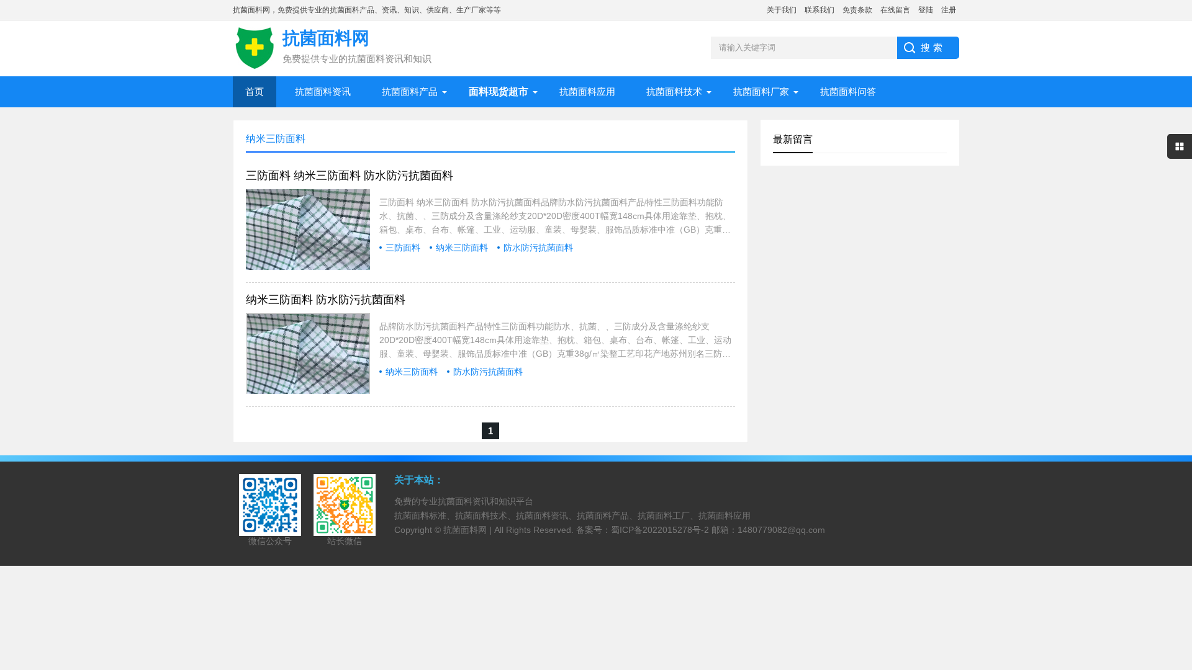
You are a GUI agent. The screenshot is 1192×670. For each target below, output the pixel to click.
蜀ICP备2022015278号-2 (660, 530)
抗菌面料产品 (410, 91)
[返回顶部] (1179, 590)
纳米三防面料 (462, 247)
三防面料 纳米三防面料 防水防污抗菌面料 (349, 175)
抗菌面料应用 (587, 91)
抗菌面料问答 (848, 91)
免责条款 (857, 10)
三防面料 (403, 247)
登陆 (925, 10)
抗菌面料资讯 (323, 91)
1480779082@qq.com (781, 530)
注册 (948, 10)
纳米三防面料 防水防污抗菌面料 (325, 299)
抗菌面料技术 (674, 91)
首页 (254, 91)
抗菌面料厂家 (761, 91)
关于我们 (782, 10)
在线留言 (895, 10)
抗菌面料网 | (468, 530)
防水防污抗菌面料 (538, 247)
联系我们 (819, 10)
